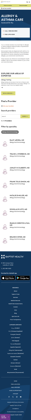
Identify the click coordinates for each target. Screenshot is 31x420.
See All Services (7, 93)
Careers (15, 307)
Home (15, 381)
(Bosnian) (15, 366)
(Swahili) (15, 356)
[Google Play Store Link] (23, 278)
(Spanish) (15, 347)
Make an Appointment (15, 390)
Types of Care (15, 294)
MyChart (15, 393)
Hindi (15, 369)
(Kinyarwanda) (15, 372)
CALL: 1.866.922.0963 (11, 31)
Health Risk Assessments (16, 303)
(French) (15, 334)
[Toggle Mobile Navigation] (29, 2)
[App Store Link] (8, 278)
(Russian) (16, 344)
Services (15, 297)
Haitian (15, 360)
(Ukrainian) (15, 353)
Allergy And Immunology (10, 132)
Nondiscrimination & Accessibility (15, 412)
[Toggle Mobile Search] (27, 2)
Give (15, 310)
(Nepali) (15, 341)
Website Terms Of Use (15, 405)
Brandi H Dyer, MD (17, 237)
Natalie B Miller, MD (19, 195)
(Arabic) (15, 328)
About (15, 291)
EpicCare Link (15, 316)
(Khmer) (15, 363)
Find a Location (8, 5)
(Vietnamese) (15, 350)
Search (24, 116)
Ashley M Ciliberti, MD (19, 168)
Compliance (15, 408)
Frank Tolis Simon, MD (19, 182)
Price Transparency (15, 319)
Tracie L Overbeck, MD (20, 154)
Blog (15, 313)
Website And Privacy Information (15, 402)
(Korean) (15, 337)
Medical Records (15, 300)
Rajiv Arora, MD (17, 140)
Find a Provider (23, 5)
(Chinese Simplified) (15, 331)
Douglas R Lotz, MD (18, 209)
